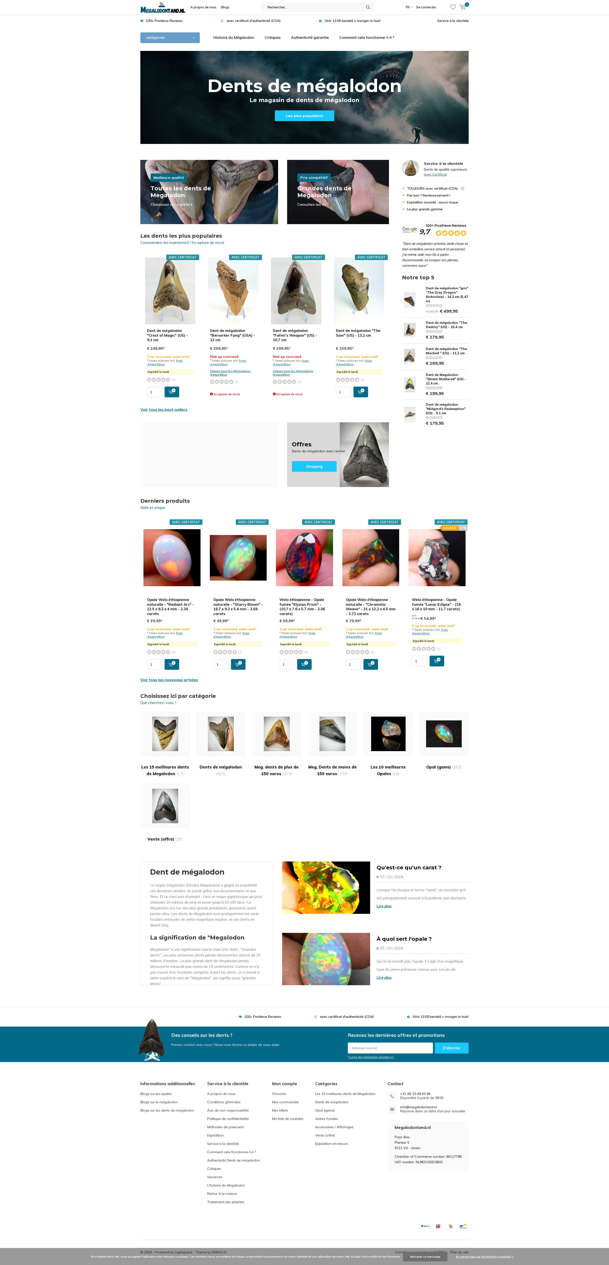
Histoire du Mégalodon (233, 37)
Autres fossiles (326, 1119)
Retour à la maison (222, 1193)
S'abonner (452, 1048)
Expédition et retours (331, 1144)
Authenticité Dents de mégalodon (233, 1160)
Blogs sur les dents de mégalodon (167, 1110)
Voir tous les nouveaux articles (169, 679)
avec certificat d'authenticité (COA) (254, 21)
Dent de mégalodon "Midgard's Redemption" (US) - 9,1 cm (446, 408)
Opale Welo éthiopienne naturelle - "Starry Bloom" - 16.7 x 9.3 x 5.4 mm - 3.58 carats (238, 606)
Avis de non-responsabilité (228, 1110)
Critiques (272, 37)
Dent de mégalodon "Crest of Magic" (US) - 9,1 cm (167, 335)
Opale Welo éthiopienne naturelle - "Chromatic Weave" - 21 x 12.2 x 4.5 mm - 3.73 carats (371, 606)
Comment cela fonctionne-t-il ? (366, 37)
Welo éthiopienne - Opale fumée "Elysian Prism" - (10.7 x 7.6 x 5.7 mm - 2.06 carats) (302, 606)
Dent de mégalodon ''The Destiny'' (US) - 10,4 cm (446, 324)
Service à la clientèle (453, 21)
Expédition (215, 1135)
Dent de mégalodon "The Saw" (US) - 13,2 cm (358, 333)
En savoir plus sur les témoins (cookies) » (484, 1256)
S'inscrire (279, 1094)
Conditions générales (224, 1102)
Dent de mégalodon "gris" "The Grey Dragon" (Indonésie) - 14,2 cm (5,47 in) (447, 294)
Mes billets (280, 1110)
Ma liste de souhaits (287, 1119)
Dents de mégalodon (221, 770)
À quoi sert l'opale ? (404, 939)
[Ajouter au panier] (172, 392)
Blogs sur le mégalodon (159, 1102)
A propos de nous (203, 7)
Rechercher (368, 7)
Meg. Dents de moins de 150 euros (332, 770)
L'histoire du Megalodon (226, 1185)
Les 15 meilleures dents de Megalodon (165, 770)
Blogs (225, 7)
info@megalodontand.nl (418, 1107)
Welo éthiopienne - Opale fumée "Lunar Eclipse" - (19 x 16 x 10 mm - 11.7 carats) (436, 604)
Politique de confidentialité (228, 1119)
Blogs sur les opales (156, 1094)
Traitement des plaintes (225, 1202)
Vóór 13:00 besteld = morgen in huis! (352, 21)
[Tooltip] (462, 189)
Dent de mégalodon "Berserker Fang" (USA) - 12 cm (232, 335)
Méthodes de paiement (225, 1127)
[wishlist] (453, 7)
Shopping (338, 454)
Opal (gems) (444, 766)
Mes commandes (285, 1102)
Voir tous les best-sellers (163, 409)
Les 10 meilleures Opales (388, 770)
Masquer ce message (425, 1256)
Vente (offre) (164, 839)
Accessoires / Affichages (334, 1127)
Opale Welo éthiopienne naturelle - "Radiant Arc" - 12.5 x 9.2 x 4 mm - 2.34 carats (170, 606)
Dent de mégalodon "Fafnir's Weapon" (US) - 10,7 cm (295, 335)
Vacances (214, 1177)
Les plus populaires (304, 115)
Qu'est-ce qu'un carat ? (409, 867)
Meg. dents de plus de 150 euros (277, 770)
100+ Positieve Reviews (164, 21)
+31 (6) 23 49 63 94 (415, 1094)
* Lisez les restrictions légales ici (370, 1057)
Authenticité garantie (310, 37)
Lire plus (384, 906)
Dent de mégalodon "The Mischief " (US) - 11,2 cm (446, 351)
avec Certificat (435, 174)
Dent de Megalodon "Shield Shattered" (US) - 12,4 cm (446, 379)
